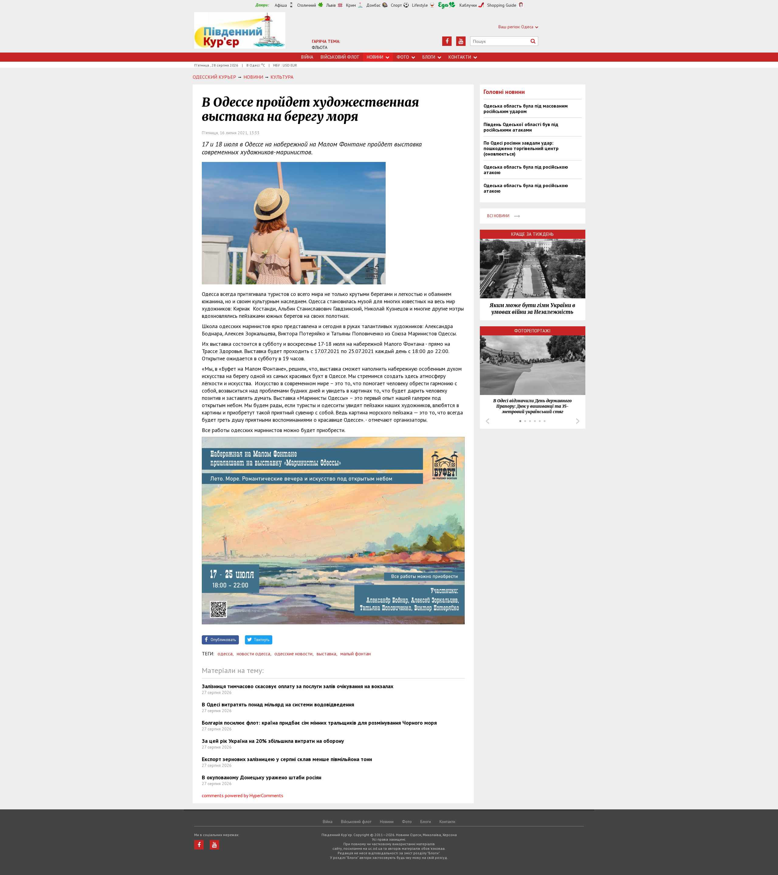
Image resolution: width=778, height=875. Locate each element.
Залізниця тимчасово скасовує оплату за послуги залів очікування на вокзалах (297, 686)
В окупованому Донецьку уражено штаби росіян (261, 777)
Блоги (428, 57)
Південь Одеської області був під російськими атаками (521, 127)
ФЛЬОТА (319, 47)
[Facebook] (447, 41)
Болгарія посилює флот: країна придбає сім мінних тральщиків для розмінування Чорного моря (319, 722)
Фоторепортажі (532, 331)
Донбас (373, 5)
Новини (375, 57)
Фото (403, 57)
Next (577, 421)
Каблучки (468, 5)
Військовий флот (340, 57)
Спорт (396, 5)
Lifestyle (420, 5)
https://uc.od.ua (239, 32)
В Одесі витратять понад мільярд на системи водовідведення (278, 704)
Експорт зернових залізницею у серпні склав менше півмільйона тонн (287, 759)
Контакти (460, 57)
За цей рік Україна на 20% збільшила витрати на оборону (273, 740)
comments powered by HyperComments (242, 795)
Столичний (306, 5)
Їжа (446, 5)
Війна (307, 57)
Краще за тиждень (532, 234)
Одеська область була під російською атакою (526, 169)
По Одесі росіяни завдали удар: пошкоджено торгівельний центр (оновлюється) (521, 148)
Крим (351, 5)
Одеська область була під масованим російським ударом (526, 108)
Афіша (281, 5)
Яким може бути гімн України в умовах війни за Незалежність (532, 308)
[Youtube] (461, 41)
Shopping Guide (501, 5)
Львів (331, 5)
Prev (487, 421)
